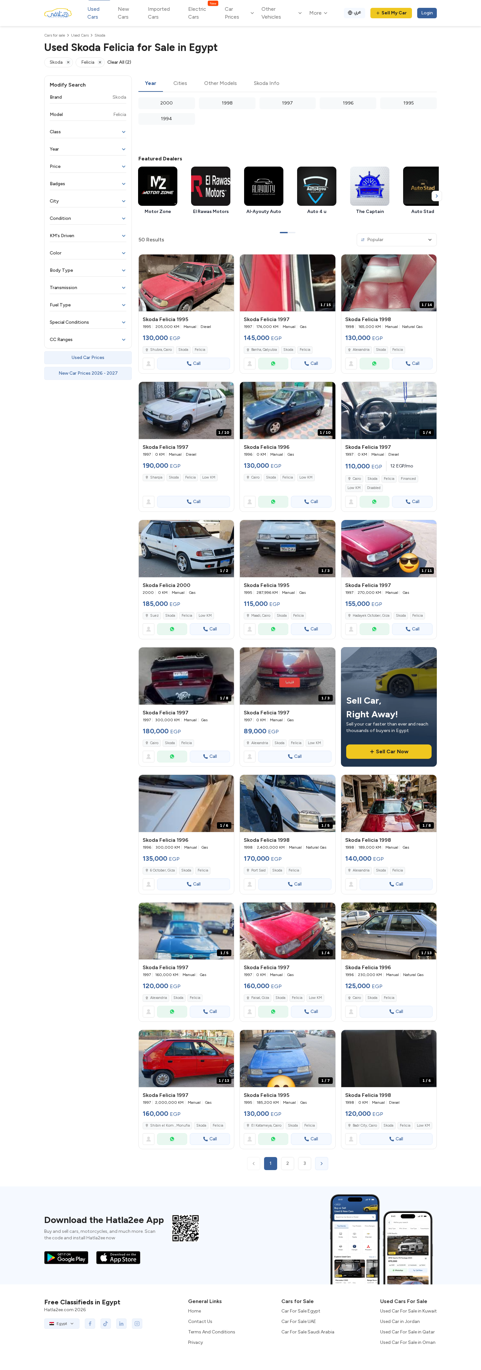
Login (427, 13)
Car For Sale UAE (298, 1321)
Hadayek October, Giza (371, 615)
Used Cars (93, 13)
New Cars (123, 13)
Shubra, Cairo (161, 350)
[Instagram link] (137, 1323)
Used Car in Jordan (400, 1321)
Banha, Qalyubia (264, 350)
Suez (154, 615)
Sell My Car (394, 13)
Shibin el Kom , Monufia (170, 1125)
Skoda (183, 350)
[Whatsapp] (273, 363)
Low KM (208, 477)
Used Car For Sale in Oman (408, 1342)
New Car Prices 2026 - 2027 (88, 373)
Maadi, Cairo (260, 615)
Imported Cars (159, 13)
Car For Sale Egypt (300, 1311)
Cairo (255, 477)
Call (197, 363)
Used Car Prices (88, 357)
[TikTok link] (105, 1323)
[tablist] (287, 83)
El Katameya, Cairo (266, 1125)
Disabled (374, 488)
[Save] (226, 262)
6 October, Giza (162, 870)
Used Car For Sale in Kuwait (408, 1311)
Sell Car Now (392, 751)
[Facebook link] (90, 1323)
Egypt (62, 1323)
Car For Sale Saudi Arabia (307, 1332)
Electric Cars (202, 12)
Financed (408, 479)
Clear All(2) (119, 62)
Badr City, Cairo (365, 1125)
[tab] (150, 83)
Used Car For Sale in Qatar (407, 1332)
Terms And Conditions (211, 1332)
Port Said (258, 870)
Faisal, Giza (260, 998)
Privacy (195, 1342)
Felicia (200, 350)
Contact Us (200, 1321)
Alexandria (361, 350)
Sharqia (156, 477)
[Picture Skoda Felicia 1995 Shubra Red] (186, 283)
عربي (357, 11)
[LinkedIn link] (121, 1323)
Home (194, 1311)
